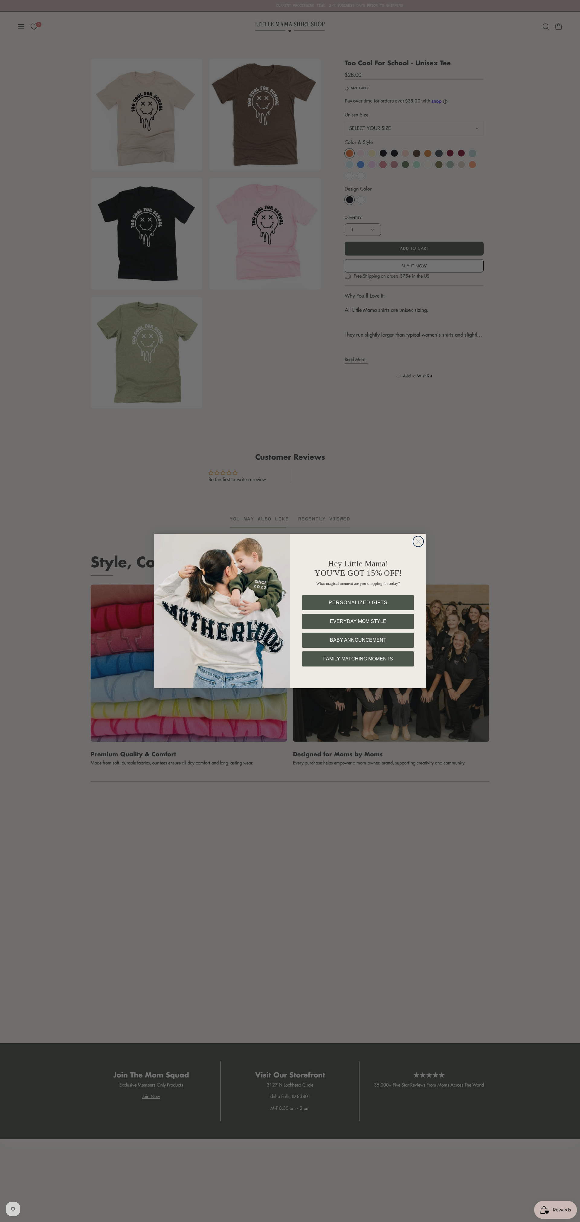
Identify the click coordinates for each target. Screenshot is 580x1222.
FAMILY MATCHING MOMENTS (358, 658)
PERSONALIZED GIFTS (358, 602)
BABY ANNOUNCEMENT (358, 640)
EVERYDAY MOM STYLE (358, 621)
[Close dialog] (418, 541)
